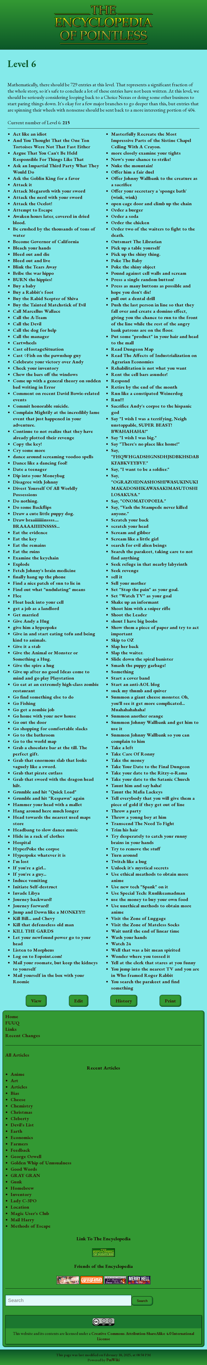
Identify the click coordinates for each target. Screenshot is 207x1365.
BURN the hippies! (32, 279)
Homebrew (22, 1188)
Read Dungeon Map (132, 349)
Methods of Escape (30, 1226)
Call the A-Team (30, 317)
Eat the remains (29, 545)
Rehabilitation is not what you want (149, 368)
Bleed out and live (31, 260)
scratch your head (129, 526)
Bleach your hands (32, 248)
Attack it (22, 184)
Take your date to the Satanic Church (150, 779)
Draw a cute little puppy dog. (43, 513)
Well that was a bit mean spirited (145, 950)
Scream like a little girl (135, 539)
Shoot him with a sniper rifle (140, 608)
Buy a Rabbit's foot (33, 292)
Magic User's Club (30, 1213)
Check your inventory (36, 368)
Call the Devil (27, 324)
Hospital (22, 842)
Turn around (124, 855)
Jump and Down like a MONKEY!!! (49, 912)
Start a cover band (130, 678)
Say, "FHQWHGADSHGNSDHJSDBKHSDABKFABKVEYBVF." (155, 456)
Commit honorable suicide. (41, 406)
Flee (17, 596)
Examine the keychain (36, 558)
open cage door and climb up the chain (151, 203)
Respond (120, 380)
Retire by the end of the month (144, 387)
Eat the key (25, 539)
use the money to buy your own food (149, 899)
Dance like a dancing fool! (40, 463)
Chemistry (22, 1106)
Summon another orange (137, 716)
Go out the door (29, 722)
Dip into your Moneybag (39, 475)
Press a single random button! (142, 279)
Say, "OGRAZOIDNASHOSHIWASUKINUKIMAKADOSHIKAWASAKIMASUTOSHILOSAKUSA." (154, 485)
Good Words (24, 1169)
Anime (17, 1074)
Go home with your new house (44, 716)
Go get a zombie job (33, 709)
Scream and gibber (130, 532)
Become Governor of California (46, 241)
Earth (16, 1131)
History (124, 1001)
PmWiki (113, 1359)
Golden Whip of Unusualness (41, 1163)
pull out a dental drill (133, 298)
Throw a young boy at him (138, 817)
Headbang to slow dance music (45, 830)
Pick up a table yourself (135, 248)
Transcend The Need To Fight (142, 823)
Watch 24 (121, 943)
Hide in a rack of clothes (38, 836)
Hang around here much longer (46, 811)
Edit (78, 1001)
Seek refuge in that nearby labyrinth (149, 564)
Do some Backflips (32, 507)
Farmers (19, 1144)
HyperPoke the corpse (36, 849)
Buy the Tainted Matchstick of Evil (49, 305)
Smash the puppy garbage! (138, 665)
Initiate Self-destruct (35, 887)
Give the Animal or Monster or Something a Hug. (45, 655)
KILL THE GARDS (33, 931)
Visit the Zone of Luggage (138, 918)
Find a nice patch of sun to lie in (46, 583)
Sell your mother (128, 583)
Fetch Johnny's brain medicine (44, 570)
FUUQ (12, 1023)
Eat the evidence (30, 532)
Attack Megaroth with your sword (49, 191)
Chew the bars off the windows (45, 374)
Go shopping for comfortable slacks (50, 728)
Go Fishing (24, 703)
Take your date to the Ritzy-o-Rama (149, 773)
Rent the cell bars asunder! (139, 374)
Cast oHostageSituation (38, 349)
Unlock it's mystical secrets (140, 868)
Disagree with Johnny (35, 482)
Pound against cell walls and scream (148, 273)
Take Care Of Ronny (133, 754)
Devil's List (22, 1125)
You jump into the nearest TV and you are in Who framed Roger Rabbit (155, 972)
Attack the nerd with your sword (47, 197)
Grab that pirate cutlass (38, 773)
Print (170, 1001)
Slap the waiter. (127, 652)
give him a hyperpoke (35, 627)
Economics (22, 1137)
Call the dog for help (34, 330)
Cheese (18, 1099)
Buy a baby (24, 286)
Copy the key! (27, 444)
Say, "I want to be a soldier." (140, 469)
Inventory (21, 1194)
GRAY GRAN (25, 1175)
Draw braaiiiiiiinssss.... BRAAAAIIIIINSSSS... (36, 523)
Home (11, 1016)
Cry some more (29, 450)
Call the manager (31, 336)
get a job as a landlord (36, 608)
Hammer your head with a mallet (47, 804)
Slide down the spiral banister (142, 659)
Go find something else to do (43, 697)
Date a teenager (30, 469)
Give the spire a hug (33, 665)
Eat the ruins (26, 551)
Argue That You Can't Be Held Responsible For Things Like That (48, 156)
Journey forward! (31, 905)
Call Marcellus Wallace (36, 311)
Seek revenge (125, 570)
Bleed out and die (31, 254)
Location (20, 1207)
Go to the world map (34, 741)
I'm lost (21, 861)
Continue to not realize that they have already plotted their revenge (53, 434)
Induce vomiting (30, 880)
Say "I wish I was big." (134, 437)
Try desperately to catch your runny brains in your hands (149, 839)
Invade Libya (26, 893)
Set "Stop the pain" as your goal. (144, 589)
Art (14, 1080)
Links (11, 1029)
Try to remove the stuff (135, 849)
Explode (21, 564)
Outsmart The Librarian (136, 241)
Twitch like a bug (129, 861)
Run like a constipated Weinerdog (147, 393)
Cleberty (20, 1118)
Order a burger (127, 210)
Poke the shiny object (133, 267)
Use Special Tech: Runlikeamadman (148, 893)
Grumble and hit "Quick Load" (44, 792)
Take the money (127, 760)
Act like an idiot (30, 134)
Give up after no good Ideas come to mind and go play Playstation (51, 674)
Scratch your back (130, 520)
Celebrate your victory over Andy (48, 362)
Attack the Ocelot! (32, 203)
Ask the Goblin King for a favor (46, 178)
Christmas (21, 1112)
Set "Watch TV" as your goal (141, 596)
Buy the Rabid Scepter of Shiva (45, 298)
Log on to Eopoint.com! (37, 956)
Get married (26, 615)
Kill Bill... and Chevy (34, 918)
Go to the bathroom (34, 735)
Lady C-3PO (24, 1201)
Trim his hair (124, 830)
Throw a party (126, 811)
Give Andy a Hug (31, 621)
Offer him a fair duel (132, 172)
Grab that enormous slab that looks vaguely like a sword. (50, 763)
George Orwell (26, 1156)
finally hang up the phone (39, 577)
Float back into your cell (38, 602)
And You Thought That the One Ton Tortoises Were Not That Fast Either (51, 143)
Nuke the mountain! (132, 165)
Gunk (16, 1182)
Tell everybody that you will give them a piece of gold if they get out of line (153, 801)
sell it (116, 577)
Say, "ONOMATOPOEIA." (138, 501)
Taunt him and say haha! (136, 785)
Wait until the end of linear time (145, 931)
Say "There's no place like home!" (145, 444)
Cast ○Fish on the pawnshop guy (47, 355)
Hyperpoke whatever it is (39, 855)
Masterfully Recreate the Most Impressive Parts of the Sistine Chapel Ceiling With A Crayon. (151, 140)
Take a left (122, 747)
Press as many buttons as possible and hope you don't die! (151, 289)
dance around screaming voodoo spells (53, 456)
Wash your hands (129, 937)
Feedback (20, 1150)
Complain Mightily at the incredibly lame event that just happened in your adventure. (56, 418)
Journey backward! (32, 899)
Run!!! (117, 399)
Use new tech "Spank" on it (139, 887)
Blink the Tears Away (35, 267)
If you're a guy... (29, 874)
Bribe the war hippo (33, 273)
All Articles (17, 1055)
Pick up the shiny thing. (135, 254)
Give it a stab (26, 646)
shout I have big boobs (134, 621)
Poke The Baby (126, 260)
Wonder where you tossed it (140, 956)
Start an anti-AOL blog (135, 684)
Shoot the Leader (129, 615)
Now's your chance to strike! (141, 159)
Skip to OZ (122, 640)
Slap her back (125, 646)
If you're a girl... (29, 868)
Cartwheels (25, 343)
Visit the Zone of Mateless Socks (145, 924)
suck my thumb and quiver (138, 690)
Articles (19, 1087)
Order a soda (124, 216)
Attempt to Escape (33, 210)
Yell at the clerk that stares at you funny (153, 962)
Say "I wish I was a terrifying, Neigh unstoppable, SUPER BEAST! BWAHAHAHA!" (149, 424)
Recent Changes (22, 1035)
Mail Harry (22, 1219)
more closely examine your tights (146, 153)
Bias (15, 1093)
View (36, 1001)
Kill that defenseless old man (43, 924)
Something (122, 671)
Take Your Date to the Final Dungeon (150, 766)
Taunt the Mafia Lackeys (137, 792)
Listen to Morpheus (33, 950)
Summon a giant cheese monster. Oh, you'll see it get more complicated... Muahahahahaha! (150, 703)
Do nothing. (25, 501)
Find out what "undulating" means (49, 589)
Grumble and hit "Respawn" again (48, 798)
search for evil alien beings (139, 545)
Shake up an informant (135, 602)
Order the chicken (130, 222)
